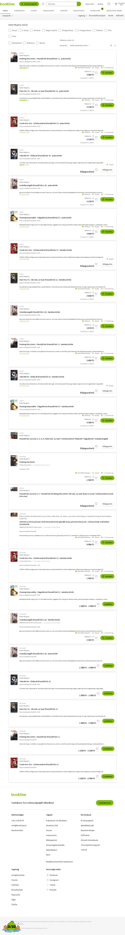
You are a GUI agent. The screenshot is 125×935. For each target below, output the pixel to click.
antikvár (22, 456)
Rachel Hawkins (105, 516)
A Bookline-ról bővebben (56, 820)
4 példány (108, 693)
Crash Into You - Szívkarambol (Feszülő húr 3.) (38, 764)
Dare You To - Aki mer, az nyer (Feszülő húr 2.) (38, 709)
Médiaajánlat (51, 840)
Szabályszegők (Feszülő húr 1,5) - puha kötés (38, 185)
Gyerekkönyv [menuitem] (19, 11)
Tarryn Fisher (46, 516)
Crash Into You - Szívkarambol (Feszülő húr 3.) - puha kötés (44, 123)
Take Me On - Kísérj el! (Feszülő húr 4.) (35, 681)
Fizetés (14, 880)
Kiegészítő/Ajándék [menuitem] (114, 11)
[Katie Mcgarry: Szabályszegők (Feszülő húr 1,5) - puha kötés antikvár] (14, 652)
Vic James (64, 516)
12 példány (107, 776)
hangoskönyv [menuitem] (48, 11)
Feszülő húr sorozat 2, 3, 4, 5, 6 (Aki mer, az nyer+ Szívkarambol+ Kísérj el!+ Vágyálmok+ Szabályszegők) (63, 438)
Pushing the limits (27, 462)
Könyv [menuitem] (5, 11)
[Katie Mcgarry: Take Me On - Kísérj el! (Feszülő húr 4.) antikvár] (14, 680)
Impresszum (51, 835)
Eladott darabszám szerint (79, 45)
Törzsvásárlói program (97, 16)
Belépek (100, 4)
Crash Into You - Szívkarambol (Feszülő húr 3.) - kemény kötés (45, 250)
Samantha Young (93, 516)
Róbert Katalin (24, 516)
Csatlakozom (105, 802)
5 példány (108, 604)
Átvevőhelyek (17, 890)
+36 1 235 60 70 (17, 820)
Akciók (110, 16)
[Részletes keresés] (43, 4)
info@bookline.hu (18, 825)
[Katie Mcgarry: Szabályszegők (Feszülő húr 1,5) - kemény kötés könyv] (14, 310)
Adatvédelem (51, 850)
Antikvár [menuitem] (63, 11)
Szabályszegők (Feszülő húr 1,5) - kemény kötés (39, 312)
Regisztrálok (90, 4)
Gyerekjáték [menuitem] (96, 10)
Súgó (13, 899)
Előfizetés (120, 16)
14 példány (107, 749)
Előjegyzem (107, 169)
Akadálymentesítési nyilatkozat (59, 861)
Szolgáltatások (17, 875)
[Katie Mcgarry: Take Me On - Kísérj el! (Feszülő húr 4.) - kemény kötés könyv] (14, 375)
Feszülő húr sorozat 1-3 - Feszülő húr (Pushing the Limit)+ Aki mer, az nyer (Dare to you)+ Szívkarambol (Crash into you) (66, 495)
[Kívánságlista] (108, 4)
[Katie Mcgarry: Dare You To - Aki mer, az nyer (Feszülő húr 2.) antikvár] (14, 707)
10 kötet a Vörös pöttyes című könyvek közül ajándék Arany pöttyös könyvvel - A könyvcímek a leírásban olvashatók (64, 523)
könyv (21, 53)
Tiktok (52, 885)
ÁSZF (48, 855)
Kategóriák (7, 16)
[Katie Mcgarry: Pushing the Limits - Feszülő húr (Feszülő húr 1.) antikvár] (14, 735)
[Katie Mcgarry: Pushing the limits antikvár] (14, 460)
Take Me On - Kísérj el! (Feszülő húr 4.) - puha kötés (40, 155)
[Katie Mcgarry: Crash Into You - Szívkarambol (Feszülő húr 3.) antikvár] (14, 763)
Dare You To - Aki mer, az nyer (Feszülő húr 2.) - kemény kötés (45, 279)
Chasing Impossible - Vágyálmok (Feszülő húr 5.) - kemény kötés (46, 406)
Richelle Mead (36, 516)
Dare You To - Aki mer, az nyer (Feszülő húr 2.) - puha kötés (44, 91)
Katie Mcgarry (24, 55)
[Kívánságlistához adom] (96, 72)
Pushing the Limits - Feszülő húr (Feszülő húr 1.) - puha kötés (45, 58)
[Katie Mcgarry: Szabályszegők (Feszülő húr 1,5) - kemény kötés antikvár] (14, 618)
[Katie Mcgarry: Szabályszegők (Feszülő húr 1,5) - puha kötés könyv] (14, 184)
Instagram (54, 880)
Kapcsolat (15, 894)
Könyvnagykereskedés (55, 845)
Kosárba (108, 72)
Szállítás (15, 885)
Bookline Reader (88, 830)
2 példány (108, 665)
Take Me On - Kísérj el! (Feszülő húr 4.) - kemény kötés (41, 376)
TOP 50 (84, 850)
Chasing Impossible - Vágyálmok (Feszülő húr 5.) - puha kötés (45, 217)
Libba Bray (55, 516)
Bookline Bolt (17, 830)
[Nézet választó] (111, 45)
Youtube (53, 890)
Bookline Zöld (52, 825)
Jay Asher (71, 516)
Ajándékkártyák (87, 825)
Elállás (14, 904)
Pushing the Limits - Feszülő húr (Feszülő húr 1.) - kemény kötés (46, 344)
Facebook (54, 875)
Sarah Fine (23, 518)
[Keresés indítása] (79, 4)
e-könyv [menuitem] (34, 11)
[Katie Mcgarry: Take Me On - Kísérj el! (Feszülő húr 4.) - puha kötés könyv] (14, 154)
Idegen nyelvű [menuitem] (78, 11)
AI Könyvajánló (30, 4)
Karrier (49, 830)
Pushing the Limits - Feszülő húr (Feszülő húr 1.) (39, 737)
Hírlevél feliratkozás (89, 840)
